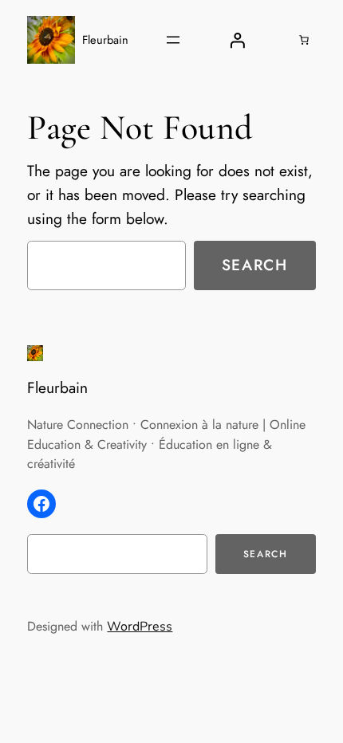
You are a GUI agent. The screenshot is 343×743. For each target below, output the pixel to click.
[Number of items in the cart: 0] (304, 40)
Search (255, 265)
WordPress (139, 626)
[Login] (237, 40)
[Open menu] (173, 39)
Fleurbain (105, 39)
